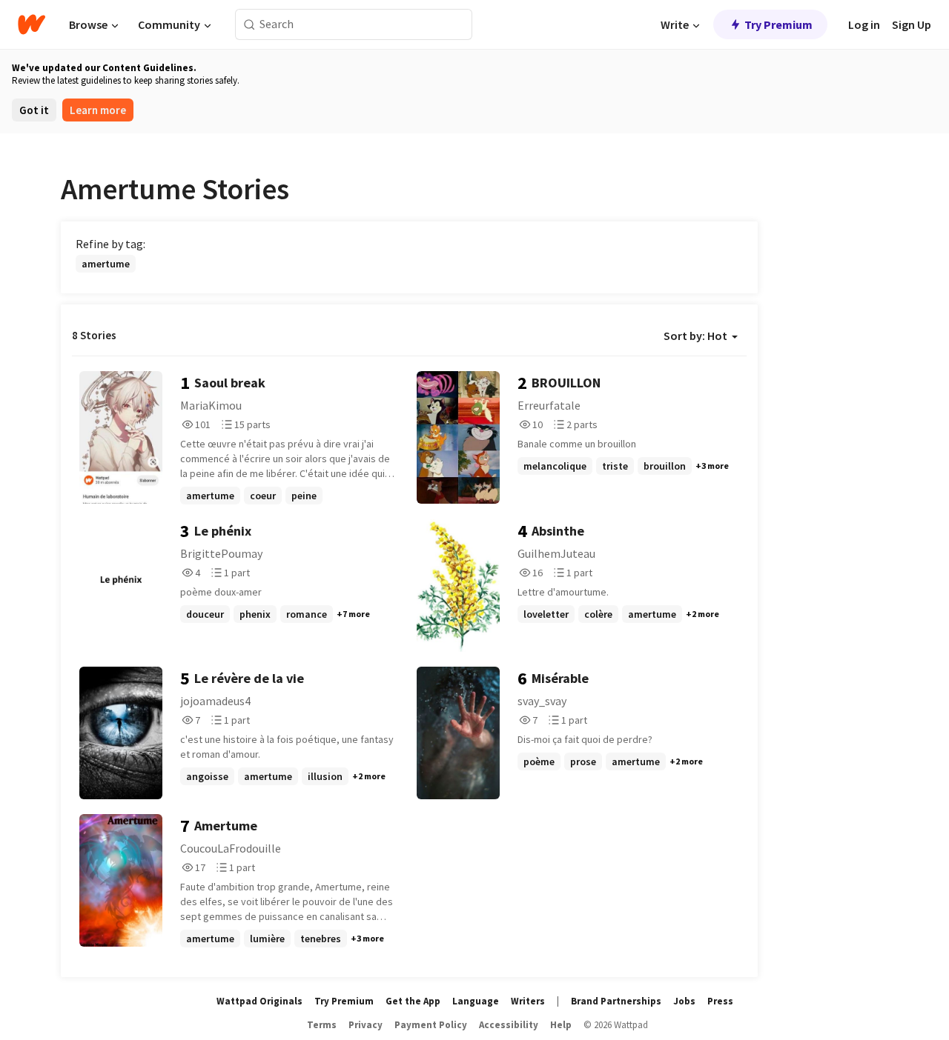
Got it (34, 110)
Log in (864, 24)
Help (561, 1025)
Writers (528, 1001)
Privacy (365, 1025)
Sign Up (911, 24)
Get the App (413, 1001)
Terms (322, 1025)
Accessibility (508, 1025)
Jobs (684, 1001)
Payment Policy (430, 1025)
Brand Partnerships (616, 1001)
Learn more (98, 110)
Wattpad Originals (259, 1001)
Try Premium (778, 24)
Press (720, 1001)
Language (475, 1001)
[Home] (31, 24)
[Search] (249, 24)
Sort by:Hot (695, 335)
